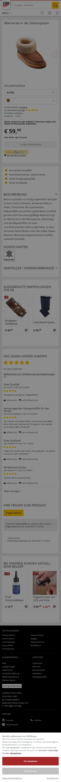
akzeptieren (15, 753)
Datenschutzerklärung (12, 778)
